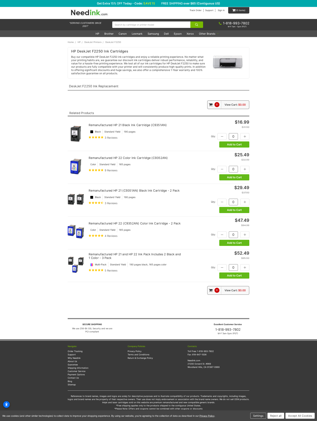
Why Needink (74, 358)
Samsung (153, 33)
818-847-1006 (199, 354)
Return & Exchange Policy (140, 358)
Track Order (196, 10)
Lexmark (137, 33)
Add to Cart (234, 144)
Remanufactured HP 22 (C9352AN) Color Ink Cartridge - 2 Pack (135, 223)
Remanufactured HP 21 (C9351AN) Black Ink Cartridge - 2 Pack (134, 190)
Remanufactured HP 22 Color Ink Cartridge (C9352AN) (128, 158)
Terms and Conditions (138, 354)
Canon (123, 33)
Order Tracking (75, 351)
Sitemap (72, 384)
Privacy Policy (134, 351)
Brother (109, 33)
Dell (166, 33)
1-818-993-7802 (228, 330)
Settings (258, 415)
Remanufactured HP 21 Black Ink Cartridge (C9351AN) (128, 125)
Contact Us (73, 378)
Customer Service (76, 371)
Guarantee (73, 364)
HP (97, 33)
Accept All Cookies (300, 415)
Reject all (276, 415)
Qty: (213, 136)
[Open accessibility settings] (6, 404)
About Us (72, 361)
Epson (178, 33)
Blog (70, 381)
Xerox (190, 33)
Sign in (221, 10)
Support (209, 10)
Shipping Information (78, 368)
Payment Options (76, 374)
